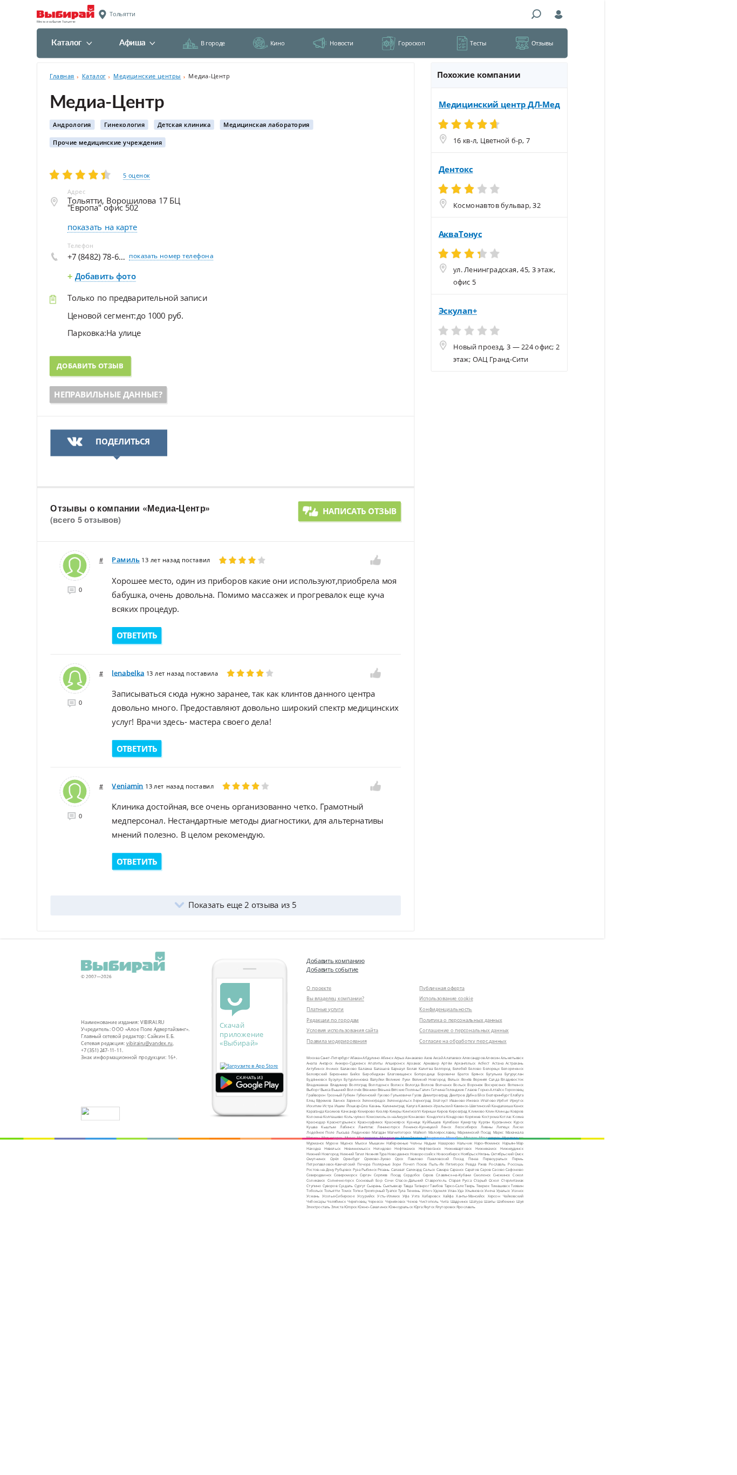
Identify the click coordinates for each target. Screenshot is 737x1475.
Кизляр (382, 1110)
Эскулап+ (458, 311)
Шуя (519, 1201)
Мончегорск (489, 1137)
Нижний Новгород (322, 1153)
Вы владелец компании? (335, 998)
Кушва (312, 1126)
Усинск (517, 1190)
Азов (428, 1057)
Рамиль (126, 559)
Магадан (379, 1132)
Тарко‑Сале (454, 1185)
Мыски (360, 1143)
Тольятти (332, 1190)
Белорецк (491, 1068)
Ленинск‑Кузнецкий (420, 1126)
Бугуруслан (513, 1074)
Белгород (442, 1068)
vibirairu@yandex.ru (149, 1043)
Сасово (498, 1169)
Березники (339, 1074)
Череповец (356, 1201)
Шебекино (506, 1201)
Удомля (440, 1190)
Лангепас (366, 1126)
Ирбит (502, 1100)
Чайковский (513, 1196)
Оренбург (351, 1158)
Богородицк (424, 1074)
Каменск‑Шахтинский (472, 1105)
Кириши (429, 1110)
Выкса (325, 1089)
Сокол (518, 1175)
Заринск (353, 1100)
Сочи (389, 1179)
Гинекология (124, 124)
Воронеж (475, 1084)
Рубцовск (343, 1169)
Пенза (473, 1158)
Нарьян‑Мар (512, 1143)
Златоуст (440, 1100)
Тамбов (436, 1185)
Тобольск (314, 1190)
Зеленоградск (373, 1100)
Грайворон (315, 1095)
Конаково (416, 1116)
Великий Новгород (429, 1078)
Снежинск (501, 1175)
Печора (363, 1164)
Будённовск (316, 1078)
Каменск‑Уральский (435, 1105)
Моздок (470, 1137)
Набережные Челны (404, 1143)
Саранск (456, 1169)
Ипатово (488, 1100)
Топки (358, 1190)
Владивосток (512, 1078)
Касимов (332, 1110)
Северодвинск (318, 1175)
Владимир (339, 1084)
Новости (341, 43)
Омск (519, 1153)
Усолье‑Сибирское (338, 1196)
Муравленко (512, 1137)
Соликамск (315, 1179)
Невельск (332, 1148)
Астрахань (514, 1063)
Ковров (517, 1110)
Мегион (312, 1137)
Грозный (334, 1095)
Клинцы (502, 1110)
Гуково (384, 1095)
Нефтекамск (404, 1148)
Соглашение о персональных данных (464, 1030)
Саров (485, 1169)
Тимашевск (500, 1185)
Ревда (471, 1164)
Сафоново (514, 1169)
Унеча (489, 1190)
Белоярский (316, 1074)
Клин (490, 1110)
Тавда (408, 1185)
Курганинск (501, 1121)
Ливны (487, 1126)
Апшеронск (395, 1063)
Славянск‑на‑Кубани (453, 1175)
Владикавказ (317, 1084)
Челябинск (336, 1201)
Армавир (431, 1063)
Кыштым (328, 1126)
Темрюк (483, 1185)
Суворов (330, 1185)
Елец (310, 1100)
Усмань (312, 1196)
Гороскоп (411, 43)
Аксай (438, 1057)
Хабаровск (431, 1196)
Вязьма (384, 1089)
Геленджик (455, 1089)
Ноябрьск (469, 1153)
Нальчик (464, 1143)
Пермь (517, 1158)
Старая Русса (460, 1179)
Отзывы (542, 43)
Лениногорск (388, 1126)
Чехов (412, 1201)
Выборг (312, 1089)
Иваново (457, 1100)
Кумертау (469, 1121)
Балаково (348, 1068)
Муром (332, 1143)
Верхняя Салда (486, 1078)
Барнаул (398, 1068)
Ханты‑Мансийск (470, 1196)
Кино (277, 43)
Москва (312, 1057)
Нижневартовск (458, 1148)
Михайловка (411, 1137)
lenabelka (128, 673)
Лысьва (343, 1132)
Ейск (481, 1095)
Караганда (315, 1110)
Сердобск (412, 1175)
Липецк (502, 1126)
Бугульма (494, 1074)
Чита (444, 1201)
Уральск (503, 1190)
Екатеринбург (497, 1095)
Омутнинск (315, 1158)
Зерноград (422, 1100)
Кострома (490, 1116)
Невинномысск (357, 1148)
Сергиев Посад (387, 1175)
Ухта (415, 1196)
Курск (518, 1121)
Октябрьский (502, 1153)
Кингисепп (411, 1110)
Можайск (454, 1137)
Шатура (475, 1201)
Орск (399, 1158)
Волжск (397, 1084)
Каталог (66, 43)
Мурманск (315, 1143)
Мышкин (376, 1143)
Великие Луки (398, 1078)
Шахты (489, 1201)
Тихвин (517, 1185)
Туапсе (391, 1190)
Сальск (429, 1169)
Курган (484, 1121)
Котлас (505, 1116)
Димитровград (435, 1095)
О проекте (318, 988)
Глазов (471, 1089)
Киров (442, 1110)
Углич (427, 1190)
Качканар (349, 1110)
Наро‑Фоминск (487, 1143)
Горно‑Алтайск (491, 1089)
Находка (313, 1148)
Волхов (427, 1084)
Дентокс (456, 169)
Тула (402, 1190)
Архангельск (464, 1063)
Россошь (515, 1164)
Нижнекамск (485, 1148)
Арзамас (414, 1063)
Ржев (482, 1164)
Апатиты (375, 1063)
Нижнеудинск (511, 1148)
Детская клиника (184, 124)
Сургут (360, 1185)
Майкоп (420, 1132)
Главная (62, 76)
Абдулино (371, 1057)
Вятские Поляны (405, 1089)
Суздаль (346, 1185)
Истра (328, 1105)
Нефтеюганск (430, 1148)
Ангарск (326, 1063)
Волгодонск (378, 1084)
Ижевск (472, 1100)
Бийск (355, 1074)
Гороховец (514, 1089)
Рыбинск (369, 1169)
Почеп (408, 1164)
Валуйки (377, 1078)
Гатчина (438, 1089)
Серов (428, 1175)
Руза (356, 1169)
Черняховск (395, 1201)
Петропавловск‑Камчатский (330, 1164)
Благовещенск (399, 1074)
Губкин (349, 1095)
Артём (446, 1063)
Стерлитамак (512, 1179)
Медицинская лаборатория (266, 124)
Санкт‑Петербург (334, 1057)
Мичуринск (434, 1137)
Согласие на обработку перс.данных (463, 1041)
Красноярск (395, 1121)
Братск (463, 1074)
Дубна (471, 1095)
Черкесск (376, 1201)
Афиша (132, 43)
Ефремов (324, 1100)
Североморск (345, 1175)
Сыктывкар (392, 1185)
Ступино (313, 1185)
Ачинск (332, 1068)
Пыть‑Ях (436, 1164)
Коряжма (473, 1116)
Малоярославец (442, 1132)
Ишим (340, 1105)
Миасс (350, 1137)
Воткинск (516, 1084)
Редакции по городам (332, 1019)
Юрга (418, 1206)
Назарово (446, 1143)
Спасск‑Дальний (409, 1179)
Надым (430, 1143)
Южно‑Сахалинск (372, 1206)
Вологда (412, 1084)
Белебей (460, 1068)
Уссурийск (366, 1196)
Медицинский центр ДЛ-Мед (500, 104)
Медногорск (332, 1137)
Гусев (416, 1095)
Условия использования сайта (342, 1030)
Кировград (458, 1110)
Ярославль (465, 1206)
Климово (476, 1110)
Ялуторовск (445, 1206)
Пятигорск (454, 1164)
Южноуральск (400, 1206)
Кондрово (455, 1116)
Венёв (466, 1078)
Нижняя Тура (376, 1153)
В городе (213, 43)
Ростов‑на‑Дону (320, 1169)
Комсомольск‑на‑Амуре (386, 1116)
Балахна (365, 1068)
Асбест (483, 1063)
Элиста (337, 1206)
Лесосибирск (466, 1126)
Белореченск (512, 1068)
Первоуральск (495, 1158)
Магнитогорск (399, 1132)
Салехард (414, 1169)
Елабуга (516, 1095)
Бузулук (335, 1078)
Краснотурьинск (341, 1121)
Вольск (459, 1084)
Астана (497, 1063)
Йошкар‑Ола (357, 1105)
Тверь (470, 1185)
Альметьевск (512, 1057)
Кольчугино (354, 1116)
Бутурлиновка (356, 1078)
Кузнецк (413, 1121)
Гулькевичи (401, 1095)
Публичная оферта (442, 988)
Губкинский (367, 1095)
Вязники (370, 1089)
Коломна (314, 1116)
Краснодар (315, 1121)
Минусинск (389, 1137)
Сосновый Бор (369, 1179)
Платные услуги (325, 1009)
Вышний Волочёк (346, 1089)
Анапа (311, 1063)
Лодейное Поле (320, 1132)
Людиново (360, 1132)
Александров (473, 1057)
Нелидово (382, 1148)
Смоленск (482, 1175)
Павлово (416, 1158)
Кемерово (366, 1110)
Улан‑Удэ (456, 1190)
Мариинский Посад (475, 1132)
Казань (375, 1105)
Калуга (412, 1105)
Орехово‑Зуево (377, 1158)
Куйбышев (431, 1121)
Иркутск (516, 1100)
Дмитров (457, 1095)
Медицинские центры (147, 76)
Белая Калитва (420, 1068)
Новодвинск (398, 1153)
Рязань (384, 1169)
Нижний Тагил (352, 1153)
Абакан (356, 1057)
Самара (442, 1169)
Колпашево (333, 1116)
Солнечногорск (340, 1179)
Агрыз (399, 1057)
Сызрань (374, 1185)
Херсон (494, 1196)
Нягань (484, 1153)
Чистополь (429, 1201)
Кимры (395, 1110)
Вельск (454, 1078)
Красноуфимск (370, 1121)
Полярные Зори (386, 1164)
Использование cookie (446, 998)
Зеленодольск (399, 1100)
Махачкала (515, 1132)
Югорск (350, 1206)
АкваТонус (460, 233)
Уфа (405, 1196)
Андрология (72, 124)
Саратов (472, 1169)
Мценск (346, 1143)
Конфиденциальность (445, 1009)
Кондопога (436, 1116)
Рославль (497, 1164)
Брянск (477, 1074)
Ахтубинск (315, 1068)
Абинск (387, 1057)
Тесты (478, 43)
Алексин (493, 1057)
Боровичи (446, 1074)
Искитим (314, 1105)
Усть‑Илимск (388, 1196)
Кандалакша (502, 1105)
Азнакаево (414, 1057)
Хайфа (448, 1196)
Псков (422, 1164)
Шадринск (459, 1201)
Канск (518, 1105)
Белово (474, 1068)
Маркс (498, 1132)
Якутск (429, 1206)
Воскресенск (495, 1084)
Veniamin (127, 786)
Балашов (382, 1068)
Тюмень (413, 1190)
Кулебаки (451, 1121)
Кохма (518, 1116)
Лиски (518, 1126)
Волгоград (358, 1084)
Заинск (339, 1100)
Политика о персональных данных (460, 1019)
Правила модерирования (336, 1041)
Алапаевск (452, 1057)
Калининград (394, 1105)
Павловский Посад (445, 1158)
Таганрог (421, 1185)
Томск (347, 1190)
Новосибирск (448, 1153)
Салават (398, 1169)
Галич (425, 1089)
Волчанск (443, 1084)
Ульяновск (474, 1190)
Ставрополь (435, 1179)
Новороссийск (422, 1153)
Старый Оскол (486, 1179)
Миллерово (367, 1137)
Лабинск (347, 1126)
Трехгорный (374, 1190)
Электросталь (318, 1206)
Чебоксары (315, 1201)
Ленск (446, 1126)
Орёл (334, 1158)
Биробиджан (374, 1074)
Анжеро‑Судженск (350, 1063)
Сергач (365, 1175)
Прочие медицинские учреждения (107, 142)
